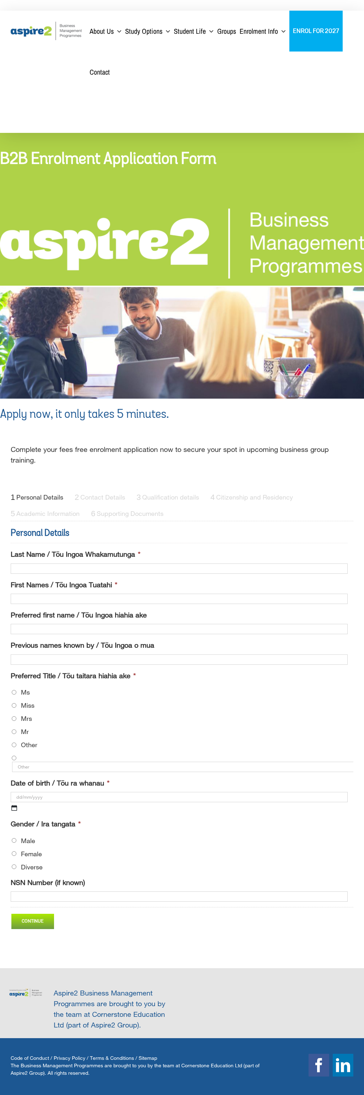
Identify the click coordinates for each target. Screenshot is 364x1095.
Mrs (26, 718)
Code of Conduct (30, 1058)
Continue (33, 921)
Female (31, 854)
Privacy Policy (69, 1058)
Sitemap (148, 1058)
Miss (27, 705)
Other (29, 745)
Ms (25, 692)
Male (28, 841)
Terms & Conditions (112, 1058)
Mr (25, 731)
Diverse (32, 867)
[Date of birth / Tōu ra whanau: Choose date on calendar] (14, 807)
